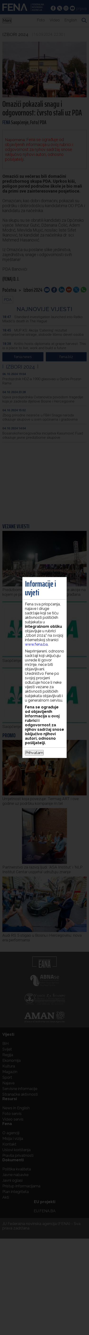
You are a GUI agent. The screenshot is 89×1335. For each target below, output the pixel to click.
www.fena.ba (36, 644)
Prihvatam (34, 752)
